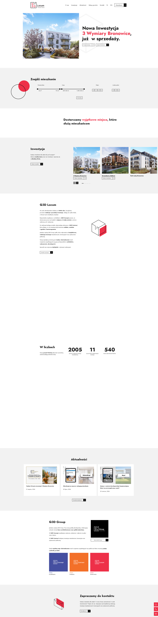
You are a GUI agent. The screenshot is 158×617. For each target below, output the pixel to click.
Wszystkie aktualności (77, 500)
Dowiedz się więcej (45, 252)
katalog (55, 247)
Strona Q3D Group (98, 540)
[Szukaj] (79, 98)
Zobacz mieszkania (101, 45)
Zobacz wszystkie (35, 164)
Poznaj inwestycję (86, 45)
